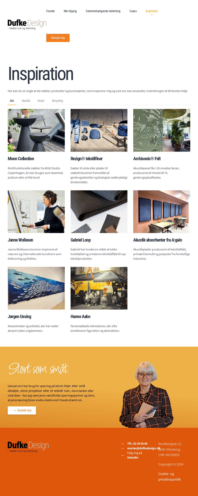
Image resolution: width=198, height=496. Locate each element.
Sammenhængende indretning (103, 11)
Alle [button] (12, 101)
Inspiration (152, 11)
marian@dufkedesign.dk (143, 448)
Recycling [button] (57, 101)
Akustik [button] (26, 101)
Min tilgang (70, 11)
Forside (50, 11)
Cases (133, 11)
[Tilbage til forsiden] (27, 25)
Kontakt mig (58, 38)
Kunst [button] (41, 101)
